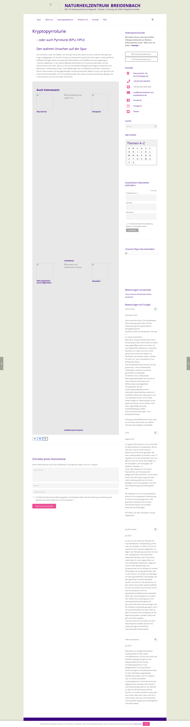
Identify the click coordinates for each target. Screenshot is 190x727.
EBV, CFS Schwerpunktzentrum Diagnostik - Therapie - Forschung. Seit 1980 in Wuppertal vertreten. (102, 9)
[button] (54, 19)
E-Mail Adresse (132, 193)
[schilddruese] (75, 176)
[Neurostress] (48, 102)
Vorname (129, 203)
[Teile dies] (40, 438)
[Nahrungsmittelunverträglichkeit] (48, 271)
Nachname (130, 212)
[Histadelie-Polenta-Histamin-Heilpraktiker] (103, 271)
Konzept (135, 45)
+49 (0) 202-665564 (141, 81)
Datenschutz (137, 724)
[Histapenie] (103, 102)
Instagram (137, 105)
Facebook (137, 100)
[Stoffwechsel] (75, 346)
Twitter (136, 111)
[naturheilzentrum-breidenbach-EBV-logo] (55, 7)
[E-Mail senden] (34, 438)
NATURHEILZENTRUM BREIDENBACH (102, 5)
